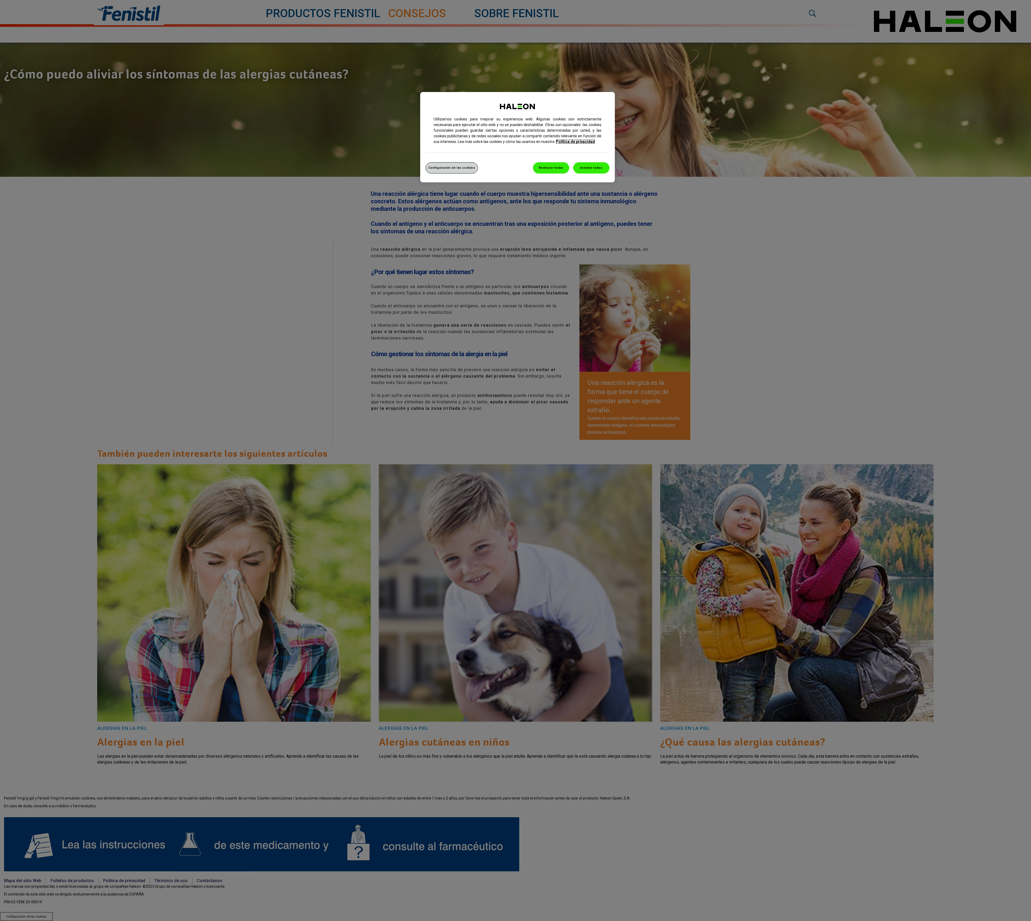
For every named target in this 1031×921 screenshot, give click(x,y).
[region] (517, 137)
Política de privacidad (575, 141)
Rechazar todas (551, 168)
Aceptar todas (591, 168)
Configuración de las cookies (452, 168)
